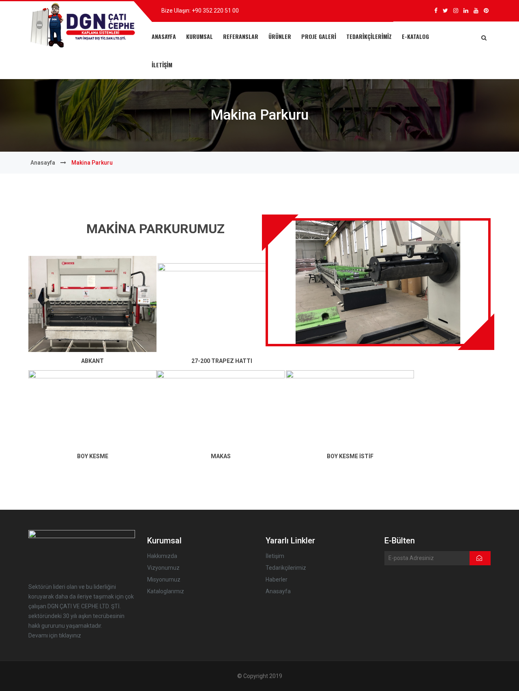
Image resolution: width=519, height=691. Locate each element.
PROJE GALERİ (318, 36)
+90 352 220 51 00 (215, 10)
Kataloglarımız (165, 591)
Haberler (276, 579)
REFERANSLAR (240, 36)
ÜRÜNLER (279, 36)
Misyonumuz (163, 579)
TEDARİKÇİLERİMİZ (369, 36)
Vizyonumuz (163, 567)
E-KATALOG (415, 36)
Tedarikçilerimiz (286, 567)
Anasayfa (42, 162)
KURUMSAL (199, 36)
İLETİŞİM (162, 64)
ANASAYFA (164, 36)
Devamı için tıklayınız (54, 635)
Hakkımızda (162, 556)
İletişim (275, 556)
